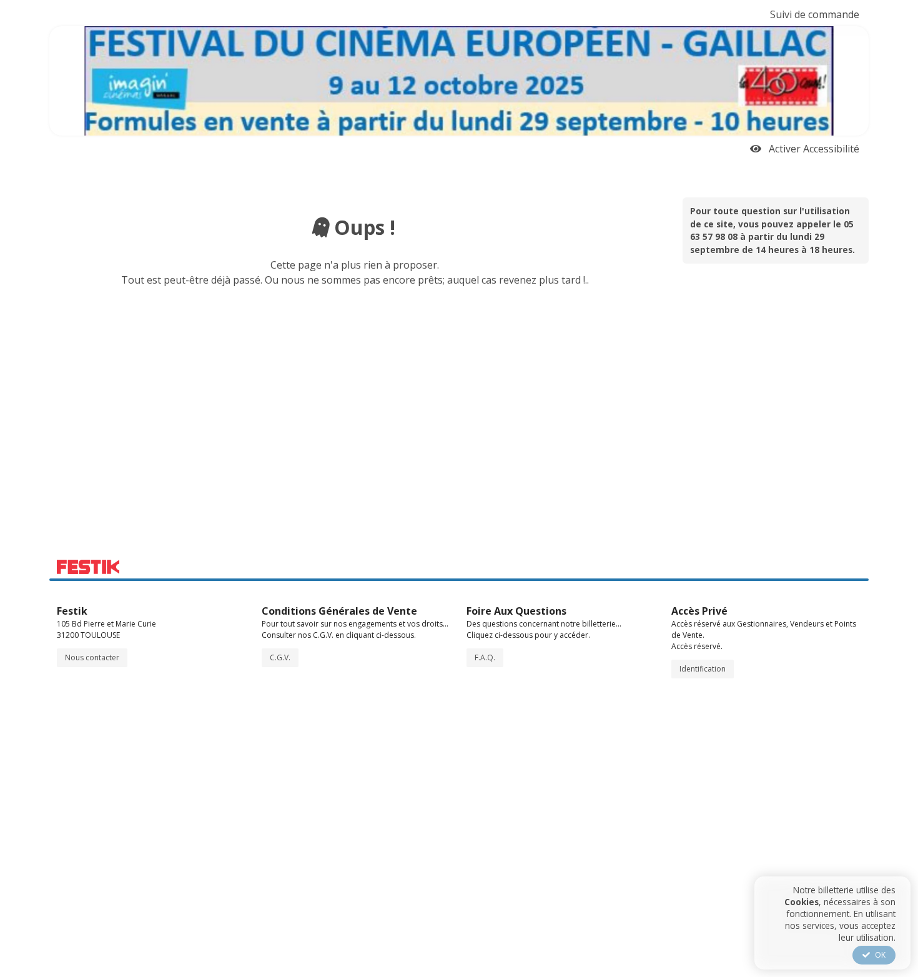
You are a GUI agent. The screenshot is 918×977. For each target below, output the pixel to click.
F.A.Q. (485, 657)
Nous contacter (92, 657)
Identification (702, 668)
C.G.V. (280, 657)
